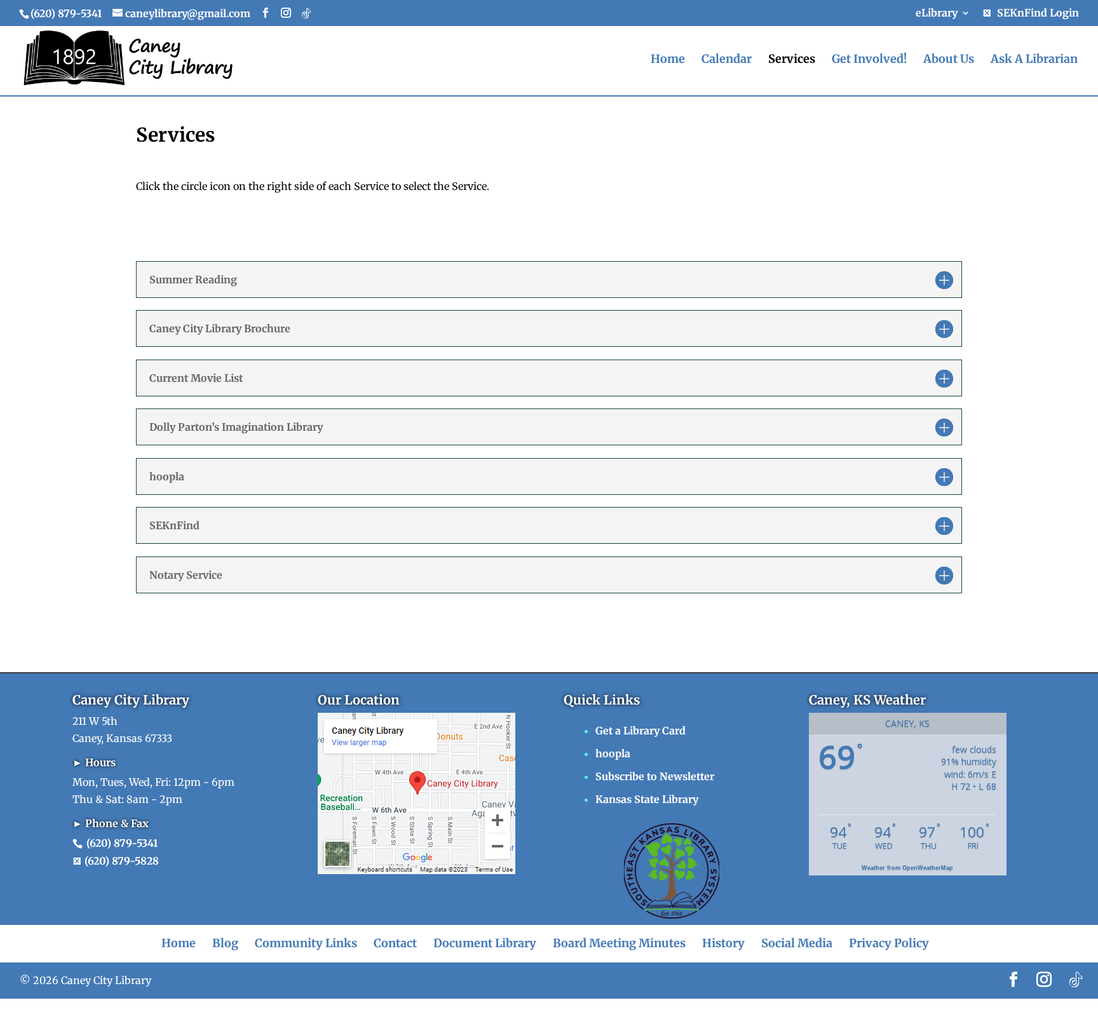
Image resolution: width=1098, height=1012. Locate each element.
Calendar (727, 60)
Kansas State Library (646, 799)
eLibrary (937, 13)
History (723, 943)
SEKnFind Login (1035, 13)
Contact (395, 943)
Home (668, 60)
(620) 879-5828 (120, 860)
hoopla (612, 753)
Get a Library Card (640, 730)
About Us (948, 60)
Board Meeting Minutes (619, 943)
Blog (225, 943)
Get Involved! (869, 60)
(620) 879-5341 (122, 843)
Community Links (306, 943)
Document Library (484, 943)
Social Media (796, 943)
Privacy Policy (889, 943)
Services (791, 60)
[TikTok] (306, 13)
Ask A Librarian (1034, 60)
